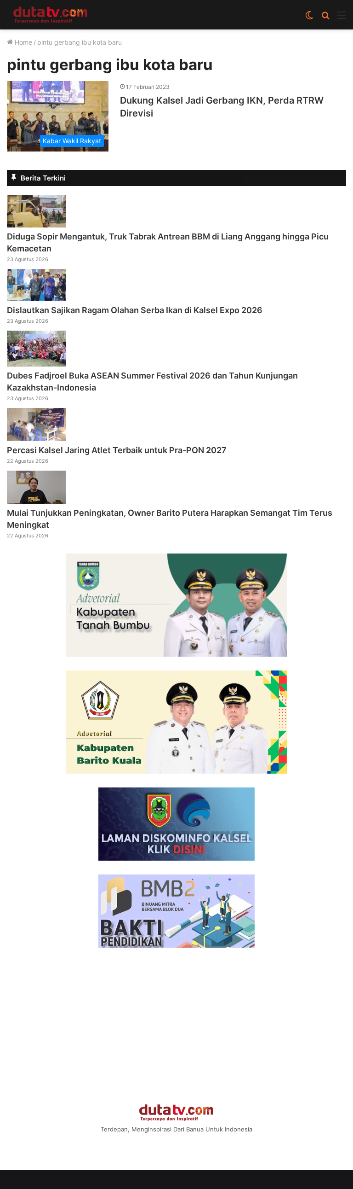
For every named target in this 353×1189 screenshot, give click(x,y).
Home (22, 42)
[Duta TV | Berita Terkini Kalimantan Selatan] (50, 14)
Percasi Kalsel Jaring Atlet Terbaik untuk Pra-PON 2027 (117, 450)
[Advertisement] (176, 1026)
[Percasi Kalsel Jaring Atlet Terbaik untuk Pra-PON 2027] (36, 438)
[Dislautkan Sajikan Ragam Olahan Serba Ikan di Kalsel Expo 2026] (36, 298)
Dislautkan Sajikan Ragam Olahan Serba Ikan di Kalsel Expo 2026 (134, 310)
